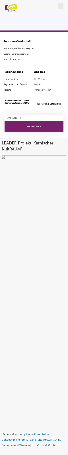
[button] (60, 6)
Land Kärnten (49, 445)
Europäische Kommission (34, 434)
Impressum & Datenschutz (49, 103)
